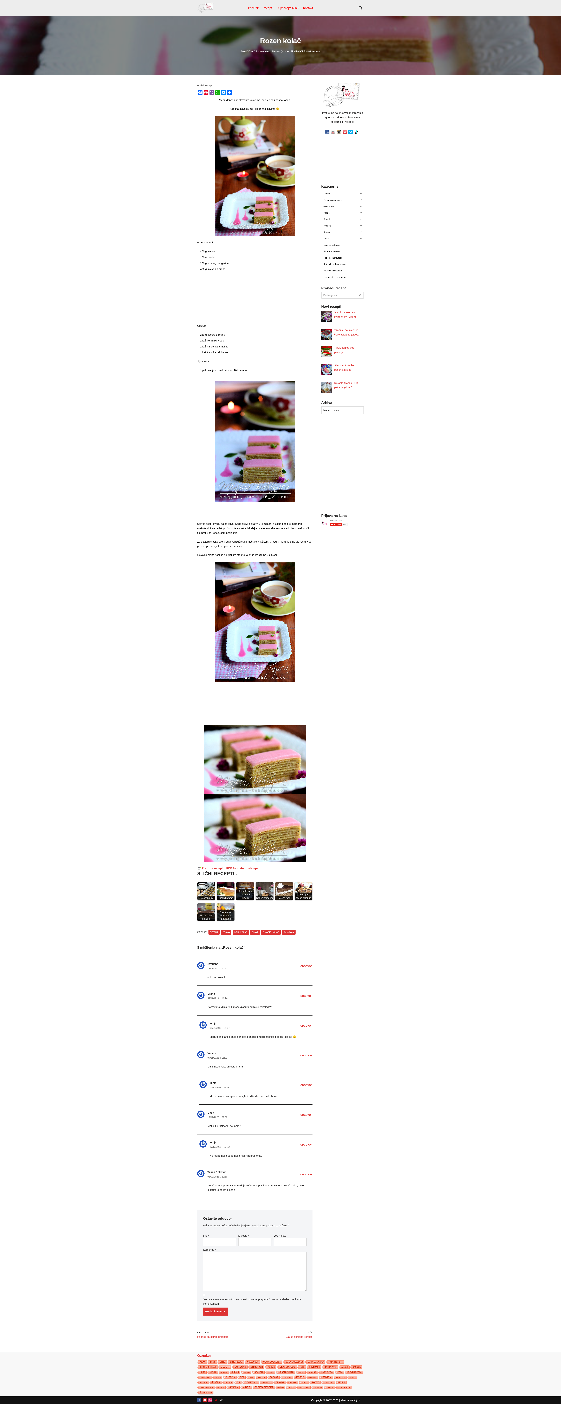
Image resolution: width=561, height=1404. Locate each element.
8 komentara (262, 51)
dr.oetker (257, 1367)
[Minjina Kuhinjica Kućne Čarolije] (206, 8)
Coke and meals (208, 1367)
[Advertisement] (255, 303)
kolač (235, 1372)
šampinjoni (206, 1393)
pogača (274, 1377)
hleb (302, 1367)
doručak (240, 1367)
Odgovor (306, 966)
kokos (224, 1372)
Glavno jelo (287, 1367)
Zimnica (330, 1387)
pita (242, 1377)
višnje (281, 1387)
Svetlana (212, 964)
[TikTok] (221, 1400)
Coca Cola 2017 (272, 1362)
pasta (218, 1377)
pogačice (287, 1377)
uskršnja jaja (206, 1387)
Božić (212, 1362)
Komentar (209, 1249)
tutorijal (329, 1382)
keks (202, 1372)
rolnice (203, 1382)
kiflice (213, 1372)
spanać (293, 1382)
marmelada (327, 1372)
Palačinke (205, 1377)
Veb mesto (280, 1235)
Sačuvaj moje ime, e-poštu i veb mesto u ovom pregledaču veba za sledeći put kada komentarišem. (252, 1301)
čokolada (344, 1387)
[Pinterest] (216, 1400)
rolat (352, 1377)
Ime (206, 1235)
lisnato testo (286, 1372)
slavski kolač (271, 932)
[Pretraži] (360, 8)
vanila (221, 1387)
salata (228, 1382)
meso (340, 1372)
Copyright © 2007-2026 (324, 1400)
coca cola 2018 (294, 1362)
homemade (314, 1367)
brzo (222, 1362)
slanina (280, 1382)
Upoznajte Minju (288, 8)
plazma (261, 1377)
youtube (304, 1387)
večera (233, 1387)
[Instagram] (210, 1400)
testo (304, 1382)
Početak (253, 8)
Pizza (251, 1377)
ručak (216, 1382)
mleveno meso (354, 1372)
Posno (226, 932)
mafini (301, 1372)
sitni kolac (240, 932)
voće (291, 1387)
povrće (313, 1377)
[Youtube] (205, 1400)
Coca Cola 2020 (335, 1362)
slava (255, 932)
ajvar (202, 1362)
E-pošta (243, 1235)
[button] (273, 8)
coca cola (252, 1362)
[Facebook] (199, 1400)
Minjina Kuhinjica (350, 1400)
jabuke (344, 1367)
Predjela (326, 1377)
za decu (318, 1387)
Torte (315, 1382)
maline (312, 1372)
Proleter (340, 1377)
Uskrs (341, 1382)
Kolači (247, 1372)
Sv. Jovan (289, 932)
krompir (259, 1372)
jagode (357, 1367)
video (246, 1387)
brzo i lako (236, 1362)
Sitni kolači (297, 51)
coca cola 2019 (316, 1362)
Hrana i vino (330, 1367)
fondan (271, 1367)
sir (238, 1382)
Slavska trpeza (312, 51)
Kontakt (308, 8)
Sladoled (266, 1382)
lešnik (271, 1372)
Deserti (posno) (280, 51)
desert (214, 932)
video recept (264, 1387)
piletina (230, 1377)
